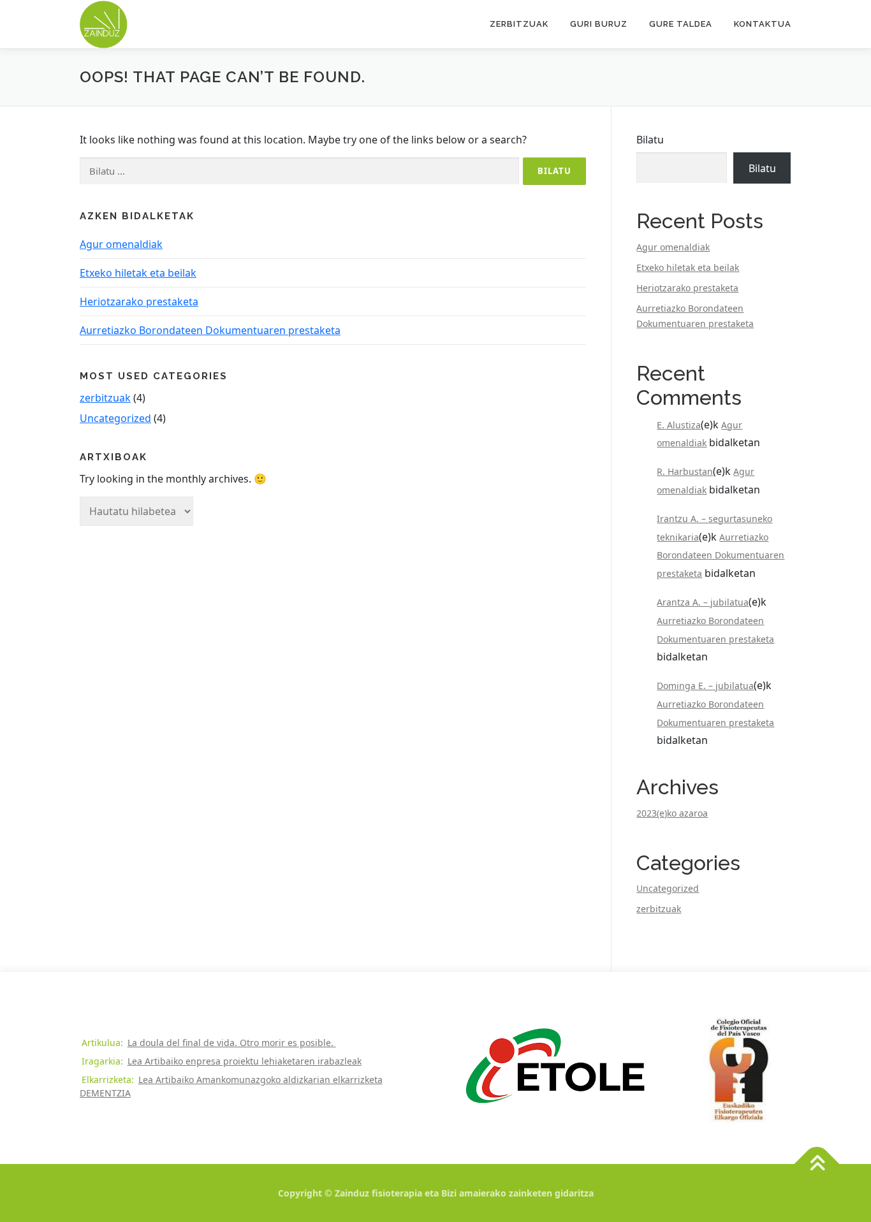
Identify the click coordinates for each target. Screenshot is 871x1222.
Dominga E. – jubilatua (705, 686)
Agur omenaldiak (121, 244)
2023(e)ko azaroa (672, 813)
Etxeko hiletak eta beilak (138, 273)
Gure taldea (680, 24)
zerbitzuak (105, 398)
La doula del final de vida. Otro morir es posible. (232, 1043)
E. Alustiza (679, 425)
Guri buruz (598, 24)
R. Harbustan (685, 471)
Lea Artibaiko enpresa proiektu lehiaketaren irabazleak (245, 1061)
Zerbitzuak (519, 24)
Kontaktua (762, 24)
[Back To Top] (817, 1164)
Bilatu (650, 140)
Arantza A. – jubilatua (703, 602)
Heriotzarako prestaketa (139, 302)
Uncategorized (115, 418)
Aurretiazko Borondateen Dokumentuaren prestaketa (210, 330)
